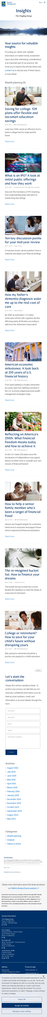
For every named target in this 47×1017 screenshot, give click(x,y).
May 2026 (11, 779)
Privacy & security (30, 970)
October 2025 (13, 807)
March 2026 (12, 787)
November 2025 (14, 803)
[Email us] (2, 925)
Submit (11, 752)
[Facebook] (4, 925)
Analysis (10, 840)
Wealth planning (14, 836)
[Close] (43, 976)
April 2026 (11, 783)
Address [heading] (4, 967)
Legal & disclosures (31, 973)
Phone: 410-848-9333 (8, 921)
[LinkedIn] (5, 938)
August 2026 (12, 768)
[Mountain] (23, 28)
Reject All (21, 999)
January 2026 (13, 795)
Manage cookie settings (22, 1011)
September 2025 (14, 811)
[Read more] (7, 867)
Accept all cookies (22, 1005)
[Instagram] (6, 925)
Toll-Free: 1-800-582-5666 (9, 923)
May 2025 (11, 819)
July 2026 (11, 772)
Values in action (14, 844)
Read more (9, 141)
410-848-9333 (10, 936)
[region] (23, 995)
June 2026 (11, 775)
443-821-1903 (8, 956)
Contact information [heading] (9, 916)
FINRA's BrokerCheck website (24, 888)
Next (38, 670)
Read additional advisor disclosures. (12, 872)
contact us (9, 70)
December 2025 (14, 799)
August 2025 (12, 815)
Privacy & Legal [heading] (30, 967)
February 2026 (13, 791)
